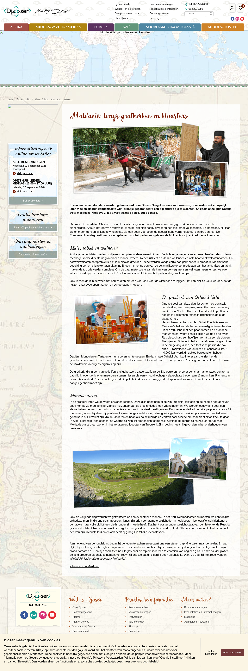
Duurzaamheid (80, 631)
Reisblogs (155, 18)
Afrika (16, 27)
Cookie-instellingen (211, 652)
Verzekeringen (136, 621)
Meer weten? (195, 600)
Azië (126, 27)
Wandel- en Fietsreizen (127, 8)
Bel (31, 605)
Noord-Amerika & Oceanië (170, 27)
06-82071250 (196, 8)
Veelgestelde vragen (139, 612)
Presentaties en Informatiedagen (202, 612)
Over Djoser (121, 18)
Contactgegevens (159, 13)
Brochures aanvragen (161, 4)
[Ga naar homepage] (37, 11)
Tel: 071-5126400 (198, 4)
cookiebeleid (150, 661)
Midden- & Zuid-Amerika (58, 27)
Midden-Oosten (223, 27)
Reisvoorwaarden (138, 607)
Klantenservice (80, 621)
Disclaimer (134, 631)
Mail (37, 605)
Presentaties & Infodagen (164, 8)
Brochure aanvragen (195, 607)
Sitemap (133, 626)
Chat (44, 605)
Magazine (189, 616)
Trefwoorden (135, 616)
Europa (101, 27)
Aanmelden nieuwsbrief (197, 621)
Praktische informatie (149, 600)
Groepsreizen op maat (127, 13)
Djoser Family (122, 4)
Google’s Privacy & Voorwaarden (102, 657)
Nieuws (76, 616)
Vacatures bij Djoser (83, 626)
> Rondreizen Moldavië (84, 566)
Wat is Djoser (85, 600)
